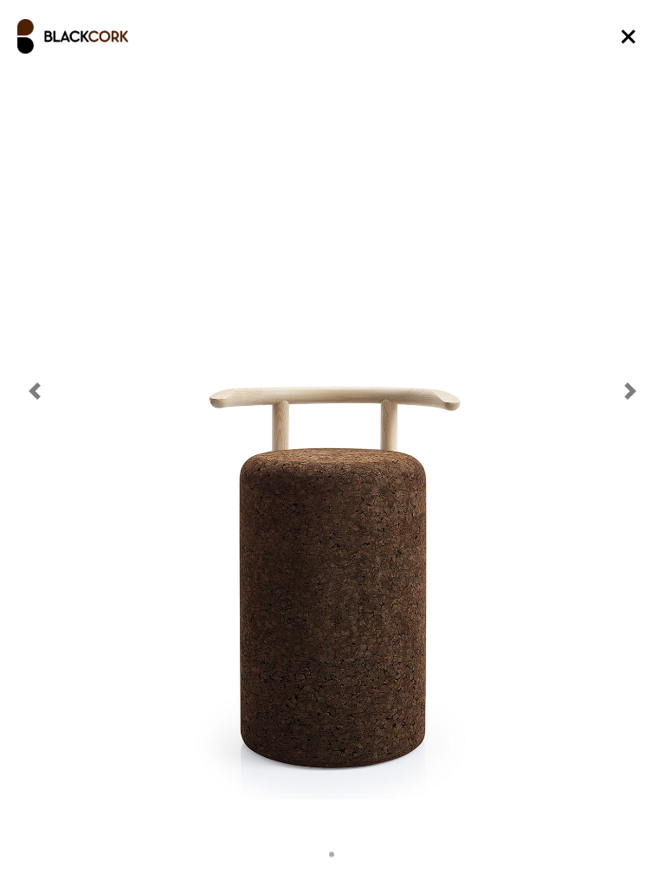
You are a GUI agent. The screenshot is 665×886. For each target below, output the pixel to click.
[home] (72, 36)
